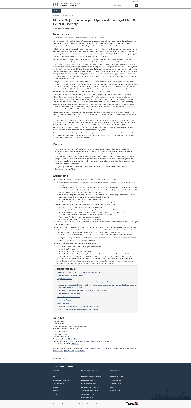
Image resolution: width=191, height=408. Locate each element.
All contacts (56, 371)
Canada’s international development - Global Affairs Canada (88, 341)
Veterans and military (116, 383)
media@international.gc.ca (62, 337)
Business (55, 387)
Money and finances (87, 397)
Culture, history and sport (88, 383)
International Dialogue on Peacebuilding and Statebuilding (77, 306)
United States (124, 348)
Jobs (54, 376)
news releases (80, 351)
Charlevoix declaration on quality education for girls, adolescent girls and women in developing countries (93, 282)
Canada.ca (56, 15)
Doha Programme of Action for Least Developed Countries (77, 309)
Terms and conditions (93, 404)
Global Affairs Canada (67, 15)
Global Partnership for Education (68, 294)
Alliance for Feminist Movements (68, 297)
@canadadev (74, 344)
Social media (56, 404)
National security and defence (89, 380)
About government (115, 371)
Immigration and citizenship (61, 380)
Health (55, 394)
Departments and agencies (89, 371)
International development (92, 348)
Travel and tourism (58, 383)
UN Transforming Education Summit (70, 276)
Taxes (54, 397)
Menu (55, 11)
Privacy (104, 404)
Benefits (55, 390)
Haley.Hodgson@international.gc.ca (65, 328)
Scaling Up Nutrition (64, 303)
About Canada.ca (80, 404)
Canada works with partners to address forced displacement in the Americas (83, 291)
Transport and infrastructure (89, 390)
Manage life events (115, 390)
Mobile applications (67, 404)
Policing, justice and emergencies (90, 387)
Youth (111, 387)
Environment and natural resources (91, 376)
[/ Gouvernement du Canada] (66, 4)
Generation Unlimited (64, 300)
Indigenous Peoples (115, 380)
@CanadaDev (72, 339)
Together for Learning (64, 279)
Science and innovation (116, 376)
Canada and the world (87, 394)
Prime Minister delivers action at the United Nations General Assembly (81, 273)
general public (69, 351)
